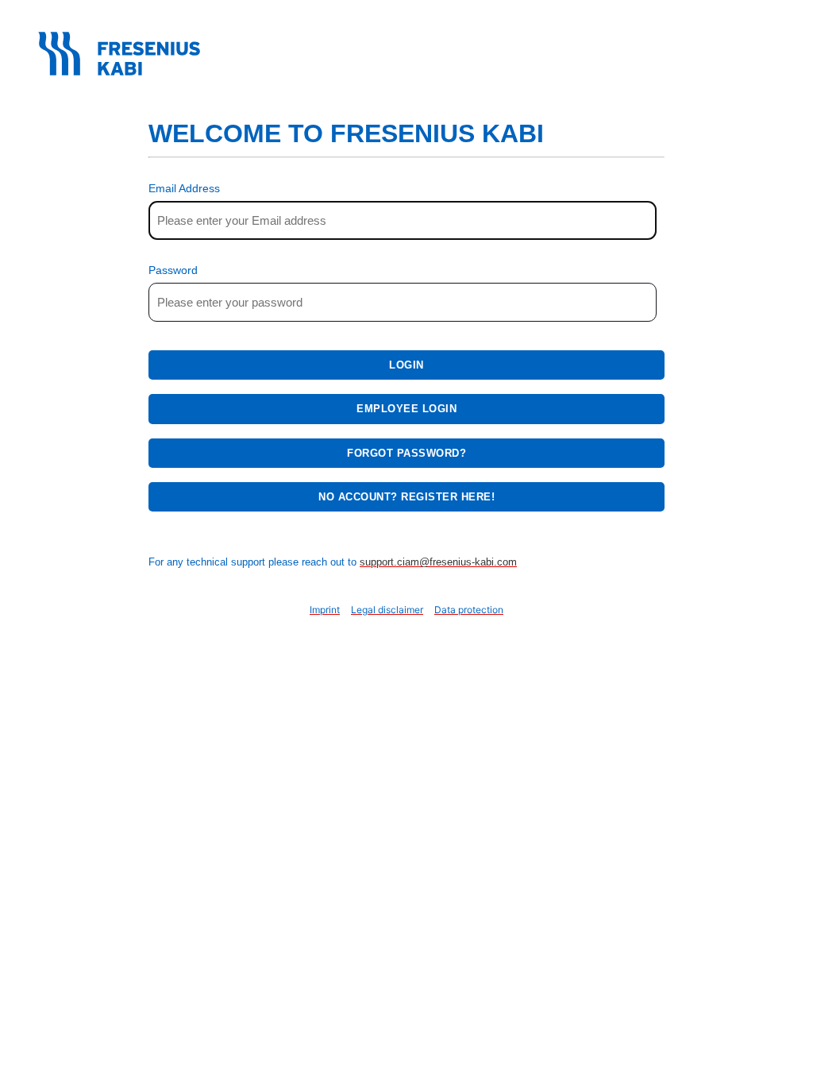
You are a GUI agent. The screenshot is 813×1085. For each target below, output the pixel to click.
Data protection (468, 610)
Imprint (325, 610)
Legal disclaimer (387, 610)
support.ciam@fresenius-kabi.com (438, 562)
